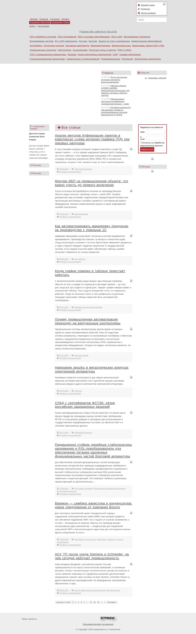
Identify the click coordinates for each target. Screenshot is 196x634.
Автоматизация (81, 214)
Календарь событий (157, 78)
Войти (32, 26)
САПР (115, 54)
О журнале (55, 19)
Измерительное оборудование (146, 41)
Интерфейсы (36, 45)
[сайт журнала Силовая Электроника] (46, 619)
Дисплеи (93, 41)
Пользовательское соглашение (98, 624)
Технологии (127, 59)
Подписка (145, 9)
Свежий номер (148, 5)
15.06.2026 (64, 488)
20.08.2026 (64, 169)
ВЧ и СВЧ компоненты (66, 41)
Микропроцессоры (121, 45)
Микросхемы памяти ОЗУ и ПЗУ (148, 45)
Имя (142, 132)
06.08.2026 (64, 259)
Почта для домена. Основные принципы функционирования (114, 79)
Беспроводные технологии (137, 36)
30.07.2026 (64, 307)
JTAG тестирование (67, 36)
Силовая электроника (130, 54)
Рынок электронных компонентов (94, 54)
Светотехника (64, 50)
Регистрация (43, 26)
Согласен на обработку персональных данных (152, 144)
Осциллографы (80, 50)
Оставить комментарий (70, 172)
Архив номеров (148, 13)
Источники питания (54, 45)
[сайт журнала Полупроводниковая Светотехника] (86, 619)
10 (91, 602)
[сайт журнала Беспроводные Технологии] (109, 619)
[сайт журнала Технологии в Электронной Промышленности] (65, 619)
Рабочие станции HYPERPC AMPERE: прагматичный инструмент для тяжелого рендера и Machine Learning (115, 90)
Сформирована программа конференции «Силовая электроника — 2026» (115, 101)
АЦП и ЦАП (116, 36)
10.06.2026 (64, 539)
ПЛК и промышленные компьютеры (48, 54)
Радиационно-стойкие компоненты (109, 488)
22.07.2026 (64, 355)
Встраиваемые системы (42, 41)
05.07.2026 (64, 432)
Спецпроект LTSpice (60, 22)
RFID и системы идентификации (94, 36)
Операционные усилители (43, 50)
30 (98, 602)
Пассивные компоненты (77, 45)
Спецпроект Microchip (40, 22)
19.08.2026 (64, 214)
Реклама (65, 19)
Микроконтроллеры (100, 45)
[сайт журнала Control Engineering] (128, 619)
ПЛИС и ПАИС (124, 50)
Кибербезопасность (83, 432)
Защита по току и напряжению (114, 41)
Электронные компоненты (147, 59)
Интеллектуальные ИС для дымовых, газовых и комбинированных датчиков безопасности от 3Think (116, 111)
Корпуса (78, 391)
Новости (108, 73)
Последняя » (112, 602)
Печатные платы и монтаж (102, 50)
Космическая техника (66, 491)
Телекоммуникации (110, 59)
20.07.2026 (64, 391)
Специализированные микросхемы (47, 59)
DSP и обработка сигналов (43, 36)
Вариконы (101, 539)
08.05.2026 (64, 590)
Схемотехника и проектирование (83, 59)
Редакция (43, 19)
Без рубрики (80, 259)
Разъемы (72, 54)
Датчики (83, 41)
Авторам (34, 19)
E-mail (142, 138)
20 (94, 602)
